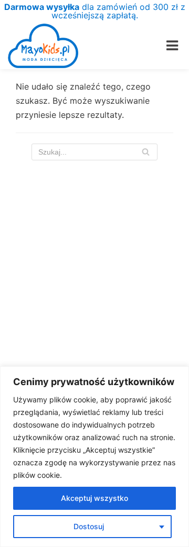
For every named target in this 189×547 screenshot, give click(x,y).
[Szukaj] (146, 152)
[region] (94, 456)
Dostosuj (89, 526)
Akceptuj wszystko (94, 498)
